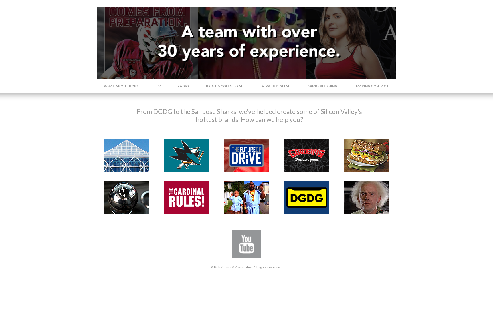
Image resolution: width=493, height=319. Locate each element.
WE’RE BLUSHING (322, 86)
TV (158, 86)
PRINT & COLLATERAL (224, 86)
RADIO (183, 86)
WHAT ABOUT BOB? (121, 86)
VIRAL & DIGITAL (276, 86)
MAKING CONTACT (372, 86)
